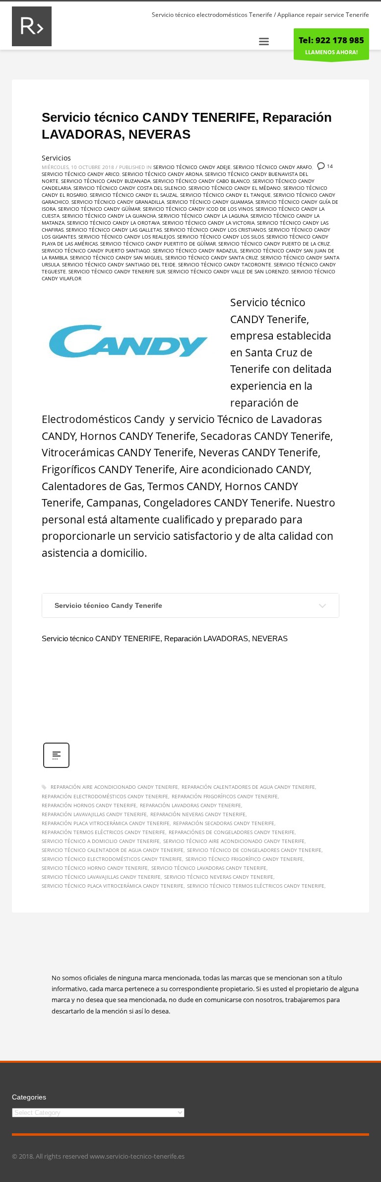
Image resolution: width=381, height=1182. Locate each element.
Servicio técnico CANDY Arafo (272, 167)
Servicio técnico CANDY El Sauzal (134, 194)
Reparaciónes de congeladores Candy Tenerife (232, 832)
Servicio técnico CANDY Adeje (192, 167)
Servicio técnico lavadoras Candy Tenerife (208, 867)
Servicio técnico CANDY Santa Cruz (211, 257)
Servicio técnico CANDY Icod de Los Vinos (198, 208)
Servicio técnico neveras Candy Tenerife (218, 876)
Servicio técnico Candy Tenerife (108, 605)
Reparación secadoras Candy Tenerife (223, 823)
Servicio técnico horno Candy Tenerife (95, 867)
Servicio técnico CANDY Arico (81, 173)
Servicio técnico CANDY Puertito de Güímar (158, 243)
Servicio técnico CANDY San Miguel (116, 257)
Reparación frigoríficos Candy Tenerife (225, 796)
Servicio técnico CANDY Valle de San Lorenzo (228, 271)
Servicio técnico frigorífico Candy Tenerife (244, 858)
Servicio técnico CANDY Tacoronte (224, 264)
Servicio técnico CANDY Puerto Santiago (96, 250)
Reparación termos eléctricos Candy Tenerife (103, 832)
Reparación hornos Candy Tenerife (89, 805)
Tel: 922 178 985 (331, 40)
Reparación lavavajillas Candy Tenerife (94, 814)
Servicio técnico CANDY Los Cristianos (215, 229)
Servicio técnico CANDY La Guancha (109, 215)
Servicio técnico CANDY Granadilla (117, 201)
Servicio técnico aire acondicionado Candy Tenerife (234, 841)
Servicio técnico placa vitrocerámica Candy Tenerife (113, 885)
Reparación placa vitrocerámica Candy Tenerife (106, 823)
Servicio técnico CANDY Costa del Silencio (129, 187)
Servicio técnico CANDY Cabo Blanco (201, 180)
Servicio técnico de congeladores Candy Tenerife (254, 849)
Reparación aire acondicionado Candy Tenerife (114, 786)
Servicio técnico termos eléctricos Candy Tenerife (255, 885)
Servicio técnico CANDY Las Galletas (114, 229)
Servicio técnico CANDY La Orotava (113, 222)
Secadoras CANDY (244, 436)
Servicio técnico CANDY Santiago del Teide (119, 264)
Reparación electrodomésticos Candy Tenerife (105, 796)
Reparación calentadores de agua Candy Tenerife (248, 786)
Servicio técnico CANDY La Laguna (203, 215)
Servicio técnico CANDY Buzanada (105, 180)
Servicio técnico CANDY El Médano (235, 187)
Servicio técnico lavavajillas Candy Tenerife (101, 876)
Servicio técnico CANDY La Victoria (208, 222)
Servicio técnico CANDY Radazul (195, 250)
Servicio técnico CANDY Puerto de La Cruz (274, 243)
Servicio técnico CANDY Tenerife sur (116, 271)
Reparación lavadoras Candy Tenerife (190, 805)
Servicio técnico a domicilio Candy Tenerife (101, 841)
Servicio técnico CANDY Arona (162, 173)
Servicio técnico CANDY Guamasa (210, 201)
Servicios (56, 158)
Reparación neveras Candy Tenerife (198, 814)
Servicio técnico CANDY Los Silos (220, 236)
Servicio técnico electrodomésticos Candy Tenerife (112, 858)
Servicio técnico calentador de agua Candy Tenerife (113, 849)
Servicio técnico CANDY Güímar (99, 208)
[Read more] (56, 766)
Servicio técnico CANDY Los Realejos (126, 236)
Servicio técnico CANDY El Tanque (225, 194)
